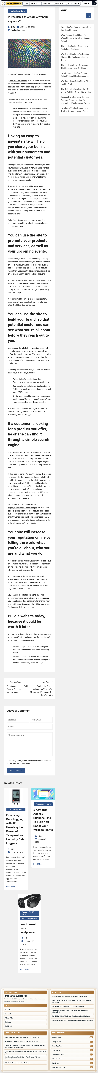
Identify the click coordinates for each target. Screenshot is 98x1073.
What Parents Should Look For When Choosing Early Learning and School (75, 38)
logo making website (18, 81)
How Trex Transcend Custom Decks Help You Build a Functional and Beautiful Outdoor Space (25, 1046)
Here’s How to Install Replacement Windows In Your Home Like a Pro (25, 1052)
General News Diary (58, 1054)
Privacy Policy (9, 1018)
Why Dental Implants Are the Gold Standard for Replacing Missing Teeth (75, 57)
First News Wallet (14, 3)
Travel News (55, 1063)
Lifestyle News (56, 1042)
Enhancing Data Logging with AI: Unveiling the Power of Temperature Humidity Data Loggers (15, 829)
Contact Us (34, 3)
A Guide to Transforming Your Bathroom (17, 1063)
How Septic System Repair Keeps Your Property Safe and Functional (22, 1058)
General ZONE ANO (28, 913)
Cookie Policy (9, 1026)
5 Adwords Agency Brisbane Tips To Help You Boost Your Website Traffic (43, 820)
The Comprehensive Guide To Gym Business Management (18, 689)
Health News (56, 1050)
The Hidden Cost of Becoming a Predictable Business (68, 1006)
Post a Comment (18, 30)
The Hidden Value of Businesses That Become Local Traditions (71, 1016)
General (84, 3)
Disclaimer (8, 1022)
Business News (56, 1037)
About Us (8, 1010)
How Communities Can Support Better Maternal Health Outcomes (72, 1020)
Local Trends (72, 3)
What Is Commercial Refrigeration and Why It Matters (22, 1037)
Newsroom (47, 3)
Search (64, 10)
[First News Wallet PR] (3, 3)
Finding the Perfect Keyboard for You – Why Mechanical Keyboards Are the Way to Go (41, 690)
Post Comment (16, 770)
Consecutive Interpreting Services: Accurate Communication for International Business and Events (75, 100)
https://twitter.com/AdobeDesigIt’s (22, 508)
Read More (10, 886)
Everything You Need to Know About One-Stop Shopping (70, 996)
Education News (57, 1059)
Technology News (17, 11)
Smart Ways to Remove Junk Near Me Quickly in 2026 (21, 1041)
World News (59, 3)
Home (26, 3)
